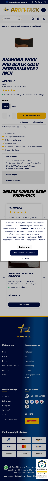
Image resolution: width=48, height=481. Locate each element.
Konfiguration (24, 247)
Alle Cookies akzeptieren (24, 252)
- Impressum (24, 258)
